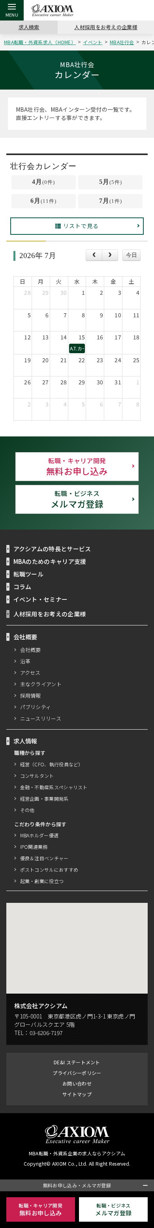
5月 (110, 181)
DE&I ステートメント (77, 1062)
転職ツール (28, 574)
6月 (43, 200)
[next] (110, 255)
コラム (22, 586)
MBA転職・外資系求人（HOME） (40, 42)
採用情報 (30, 695)
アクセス (30, 672)
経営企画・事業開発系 (44, 798)
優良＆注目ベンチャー (44, 858)
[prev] (94, 255)
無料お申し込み (77, 466)
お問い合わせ (77, 1083)
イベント (92, 42)
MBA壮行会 (122, 42)
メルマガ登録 (77, 499)
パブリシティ (35, 707)
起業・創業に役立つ (42, 881)
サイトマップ (77, 1094)
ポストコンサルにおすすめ (49, 869)
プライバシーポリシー (77, 1072)
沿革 (25, 661)
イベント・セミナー (40, 599)
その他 (27, 810)
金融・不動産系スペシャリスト (54, 787)
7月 (110, 200)
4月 (43, 181)
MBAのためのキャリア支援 (49, 561)
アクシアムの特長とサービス (52, 549)
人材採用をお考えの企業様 (105, 27)
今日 (131, 255)
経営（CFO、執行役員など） (51, 764)
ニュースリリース (40, 718)
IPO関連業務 (34, 846)
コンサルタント (37, 775)
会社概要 (30, 649)
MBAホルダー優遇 (39, 835)
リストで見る (81, 226)
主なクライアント (41, 684)
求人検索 (29, 27)
